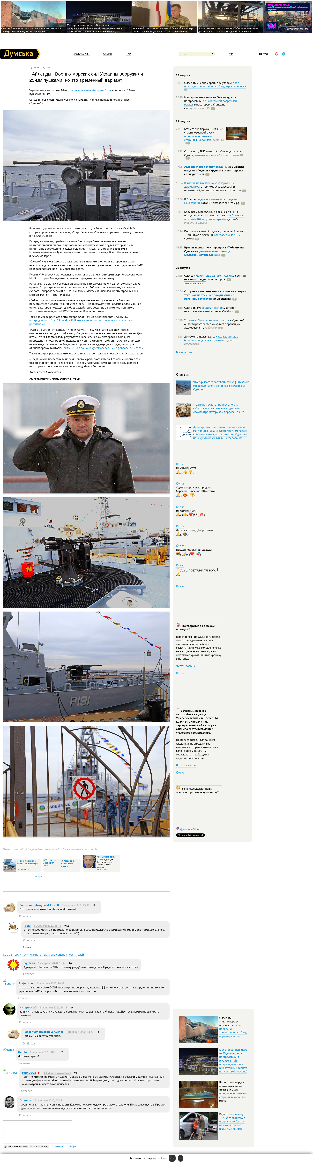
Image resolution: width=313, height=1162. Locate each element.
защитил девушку (213, 308)
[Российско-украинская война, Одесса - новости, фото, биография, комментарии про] (51, 865)
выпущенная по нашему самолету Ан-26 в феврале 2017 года (102, 348)
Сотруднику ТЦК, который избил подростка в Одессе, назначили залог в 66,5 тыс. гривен (232, 1121)
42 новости (102, 869)
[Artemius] (9, 1107)
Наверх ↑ (38, 876)
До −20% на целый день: (200, 336)
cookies (161, 1158)
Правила (57, 1146)
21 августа (183, 121)
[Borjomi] (9, 983)
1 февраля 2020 (36, 67)
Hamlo (22, 1052)
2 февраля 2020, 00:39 (48, 1100)
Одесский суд (193, 308)
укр (231, 53)
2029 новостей (24, 869)
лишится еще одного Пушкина (213, 275)
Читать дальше (186, 666)
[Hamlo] (8, 1049)
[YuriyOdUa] (10, 1073)
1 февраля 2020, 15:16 (47, 925)
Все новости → (185, 352)
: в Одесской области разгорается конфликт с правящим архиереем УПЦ (214, 323)
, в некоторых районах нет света (205, 106)
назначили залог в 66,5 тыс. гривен (217, 155)
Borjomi (24, 983)
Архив (107, 54)
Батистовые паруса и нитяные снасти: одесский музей (203, 130)
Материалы (82, 54)
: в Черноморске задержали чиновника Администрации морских (212, 188)
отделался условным (227, 235)
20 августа (183, 268)
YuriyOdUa (29, 1072)
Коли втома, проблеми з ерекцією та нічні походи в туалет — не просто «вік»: (211, 213)
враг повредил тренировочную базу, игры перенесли (215, 84)
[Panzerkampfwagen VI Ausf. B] (9, 912)
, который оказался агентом (220, 203)
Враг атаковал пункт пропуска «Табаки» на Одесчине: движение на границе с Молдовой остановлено (228, 30)
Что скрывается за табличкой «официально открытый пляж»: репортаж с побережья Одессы (221, 385)
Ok (172, 1158)
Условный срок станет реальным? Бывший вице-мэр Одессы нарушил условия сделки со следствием (163, 30)
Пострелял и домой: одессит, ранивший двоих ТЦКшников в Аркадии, (213, 233)
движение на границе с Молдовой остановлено (208, 253)
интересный (28, 1007)
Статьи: (182, 374)
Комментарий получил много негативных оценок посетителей (43, 954)
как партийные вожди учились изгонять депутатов (209, 296)
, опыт (221, 299)
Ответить (25, 916)
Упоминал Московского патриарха (206, 320)
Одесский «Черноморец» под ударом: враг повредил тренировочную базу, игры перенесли (31, 30)
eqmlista (29, 963)
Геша (27, 925)
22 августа (183, 75)
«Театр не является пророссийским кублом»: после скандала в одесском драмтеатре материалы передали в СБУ (218, 408)
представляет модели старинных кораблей (198, 138)
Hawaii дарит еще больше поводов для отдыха (211, 338)
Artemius (26, 1100)
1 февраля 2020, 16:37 (50, 983)
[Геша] (13, 932)
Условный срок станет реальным (207, 167)
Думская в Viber (190, 829)
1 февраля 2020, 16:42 (52, 963)
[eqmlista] (13, 970)
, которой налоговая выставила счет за (210, 309)
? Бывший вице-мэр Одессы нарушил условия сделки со (214, 170)
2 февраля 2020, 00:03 (57, 1072)
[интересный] (9, 1014)
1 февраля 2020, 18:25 (79, 1032)
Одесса (189, 275)
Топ (128, 54)
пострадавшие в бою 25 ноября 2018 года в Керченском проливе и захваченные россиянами (81, 322)
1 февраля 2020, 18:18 (53, 1007)
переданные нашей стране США (90, 90)
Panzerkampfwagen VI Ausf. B (39, 905)
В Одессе (190, 199)
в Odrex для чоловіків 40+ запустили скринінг (214, 217)
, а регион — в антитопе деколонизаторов (215, 277)
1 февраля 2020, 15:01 (75, 905)
